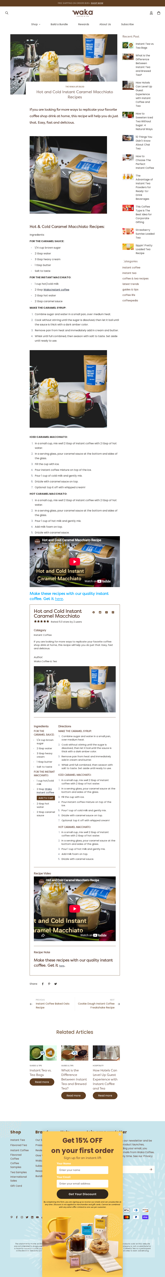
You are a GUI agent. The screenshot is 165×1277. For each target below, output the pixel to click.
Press (38, 1145)
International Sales (18, 1179)
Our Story (41, 1140)
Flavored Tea (18, 1145)
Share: (34, 984)
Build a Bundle (59, 24)
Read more (42, 1082)
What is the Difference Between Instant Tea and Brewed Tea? (74, 1079)
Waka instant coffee (56, 290)
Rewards (83, 24)
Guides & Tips (36, 1065)
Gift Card (16, 1186)
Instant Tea (17, 1140)
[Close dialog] (119, 1134)
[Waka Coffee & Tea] (82, 12)
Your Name (64, 1163)
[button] (82, 1194)
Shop (34, 24)
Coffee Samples (15, 1165)
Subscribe (127, 24)
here (59, 598)
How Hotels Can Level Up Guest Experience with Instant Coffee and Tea (105, 1079)
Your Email (64, 1177)
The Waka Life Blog (74, 86)
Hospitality (98, 1065)
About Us (105, 24)
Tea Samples (18, 1172)
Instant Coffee (19, 1150)
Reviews (40, 1150)
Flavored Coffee (15, 1157)
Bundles (40, 1176)
